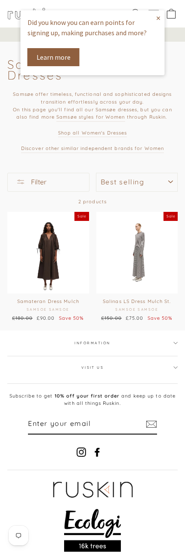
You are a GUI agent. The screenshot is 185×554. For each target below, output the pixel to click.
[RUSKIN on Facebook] (97, 452)
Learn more (54, 57)
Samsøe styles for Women (90, 117)
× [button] (158, 17)
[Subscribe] (151, 424)
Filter (37, 182)
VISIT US (92, 367)
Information (92, 343)
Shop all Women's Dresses (92, 133)
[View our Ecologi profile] (92, 530)
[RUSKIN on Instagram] (81, 452)
